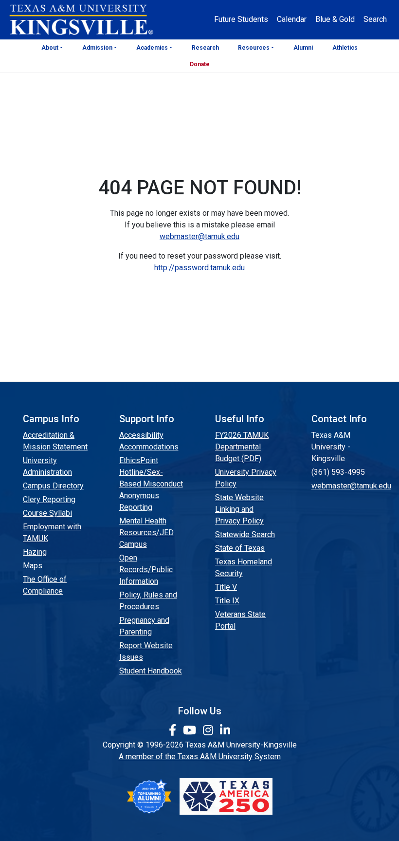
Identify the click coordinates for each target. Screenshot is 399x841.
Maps (32, 565)
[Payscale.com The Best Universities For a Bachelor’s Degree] (149, 796)
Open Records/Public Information (146, 569)
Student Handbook (150, 670)
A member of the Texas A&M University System (200, 756)
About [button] (49, 47)
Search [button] (375, 19)
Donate (200, 64)
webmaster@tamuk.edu (199, 236)
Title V (226, 587)
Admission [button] (97, 47)
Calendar (292, 19)
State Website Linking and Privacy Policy (239, 509)
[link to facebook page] (174, 730)
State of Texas (240, 548)
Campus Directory (53, 485)
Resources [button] (254, 47)
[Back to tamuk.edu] (81, 20)
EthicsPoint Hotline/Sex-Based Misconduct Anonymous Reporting (151, 484)
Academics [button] (152, 47)
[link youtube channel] (191, 730)
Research (205, 47)
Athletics (345, 47)
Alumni (303, 47)
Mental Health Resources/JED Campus (146, 532)
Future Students (241, 19)
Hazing (35, 552)
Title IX (227, 600)
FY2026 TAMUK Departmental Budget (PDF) (242, 446)
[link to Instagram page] (209, 730)
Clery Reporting (49, 499)
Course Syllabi (47, 513)
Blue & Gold (335, 19)
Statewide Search (245, 534)
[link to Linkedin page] (225, 730)
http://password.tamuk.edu (199, 267)
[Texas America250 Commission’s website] (226, 796)
